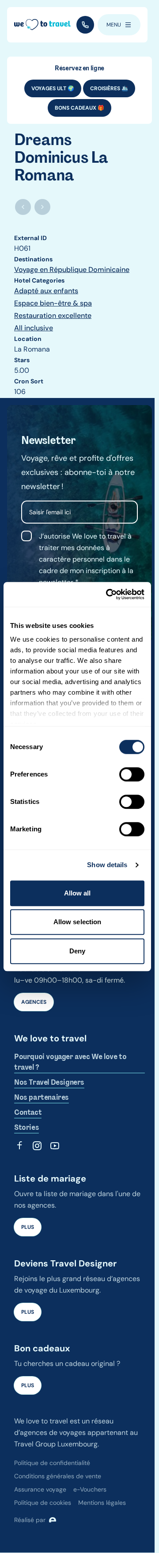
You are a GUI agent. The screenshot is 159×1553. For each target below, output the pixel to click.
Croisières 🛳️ (109, 88)
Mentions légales (102, 1503)
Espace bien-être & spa (53, 303)
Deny (77, 951)
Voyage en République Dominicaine (71, 269)
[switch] (131, 774)
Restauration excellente (52, 315)
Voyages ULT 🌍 (52, 88)
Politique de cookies (42, 1503)
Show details (107, 864)
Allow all (77, 893)
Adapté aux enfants (46, 290)
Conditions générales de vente (57, 1476)
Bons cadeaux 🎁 (79, 107)
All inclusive (33, 328)
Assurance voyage (40, 1489)
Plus (27, 1227)
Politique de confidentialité (52, 1463)
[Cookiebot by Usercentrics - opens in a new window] (108, 594)
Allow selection (77, 922)
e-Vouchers (89, 1489)
